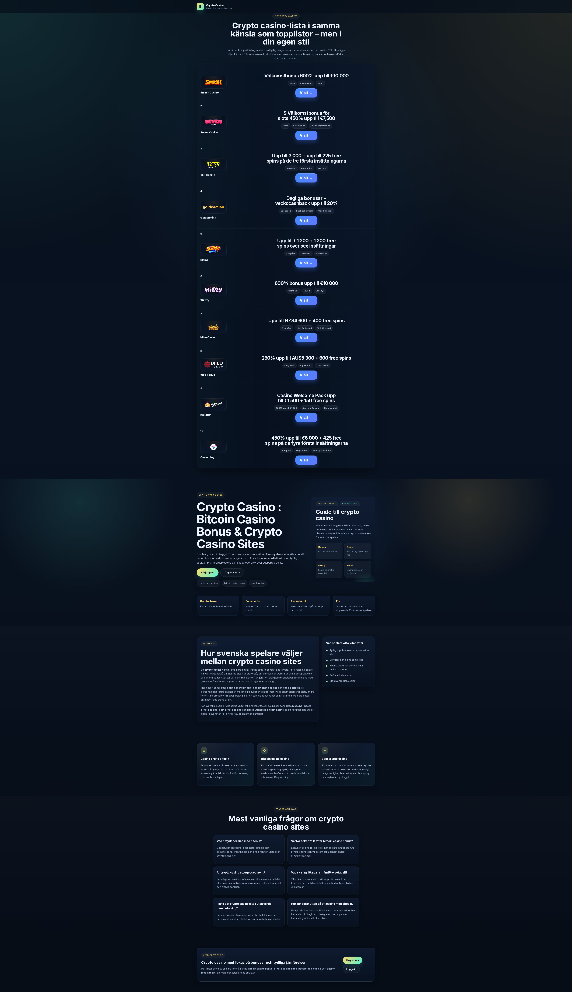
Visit (306, 93)
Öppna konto (232, 572)
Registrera (352, 960)
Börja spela (207, 572)
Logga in (351, 969)
